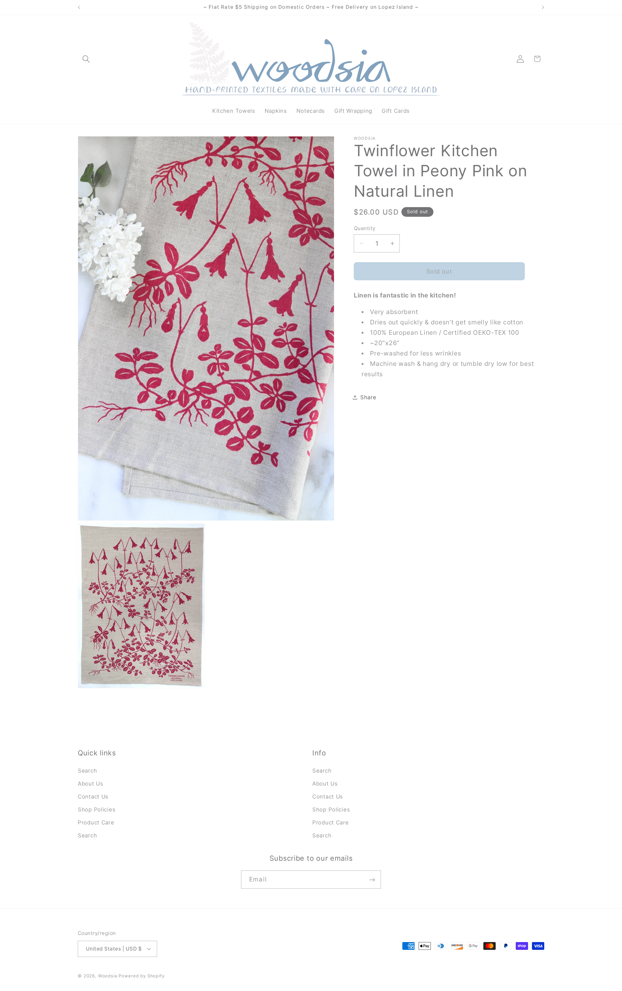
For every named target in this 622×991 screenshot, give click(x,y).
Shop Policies (96, 809)
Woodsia (107, 975)
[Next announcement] (543, 7)
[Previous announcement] (79, 7)
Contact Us (93, 796)
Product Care (96, 822)
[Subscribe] (372, 880)
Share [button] (368, 397)
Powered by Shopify (141, 975)
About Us (90, 783)
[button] (86, 58)
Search (87, 770)
